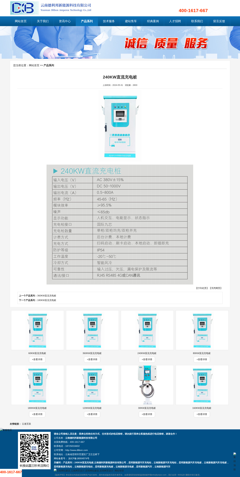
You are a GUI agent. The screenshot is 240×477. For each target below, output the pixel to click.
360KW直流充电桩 (46, 295)
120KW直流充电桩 (92, 408)
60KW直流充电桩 (37, 353)
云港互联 (26, 424)
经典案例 (153, 21)
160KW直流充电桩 (201, 408)
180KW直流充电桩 (46, 300)
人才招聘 (175, 21)
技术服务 (109, 21)
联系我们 (197, 21)
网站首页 (21, 21)
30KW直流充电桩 (147, 408)
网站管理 (119, 470)
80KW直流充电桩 (202, 353)
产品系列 (87, 21)
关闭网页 (215, 288)
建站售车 (131, 21)
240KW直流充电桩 (146, 353)
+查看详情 (37, 359)
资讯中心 (65, 21)
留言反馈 (219, 21)
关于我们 (43, 21)
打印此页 (202, 288)
